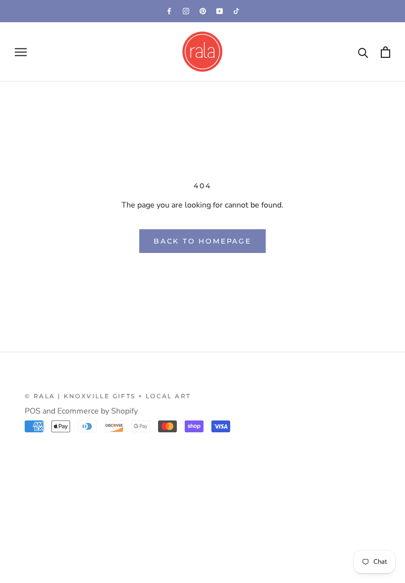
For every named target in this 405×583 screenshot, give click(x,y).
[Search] (363, 52)
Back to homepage (202, 241)
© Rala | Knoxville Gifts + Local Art (108, 396)
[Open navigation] (21, 51)
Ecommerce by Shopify (97, 411)
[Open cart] (385, 52)
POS (32, 411)
